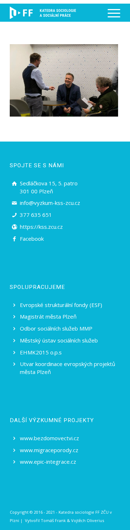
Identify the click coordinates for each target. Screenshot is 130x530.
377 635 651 (36, 214)
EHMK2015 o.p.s (41, 352)
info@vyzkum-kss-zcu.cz (50, 202)
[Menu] (110, 13)
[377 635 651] (14, 215)
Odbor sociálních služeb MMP (56, 328)
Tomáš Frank (53, 520)
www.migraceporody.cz (49, 450)
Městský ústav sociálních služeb (59, 340)
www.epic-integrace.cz (48, 461)
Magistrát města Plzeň (48, 316)
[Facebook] (14, 239)
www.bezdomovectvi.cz (49, 438)
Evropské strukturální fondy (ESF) (61, 304)
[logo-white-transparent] (43, 13)
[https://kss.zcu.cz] (14, 227)
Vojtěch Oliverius (87, 520)
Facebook (32, 238)
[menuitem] (110, 13)
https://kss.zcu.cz (41, 226)
